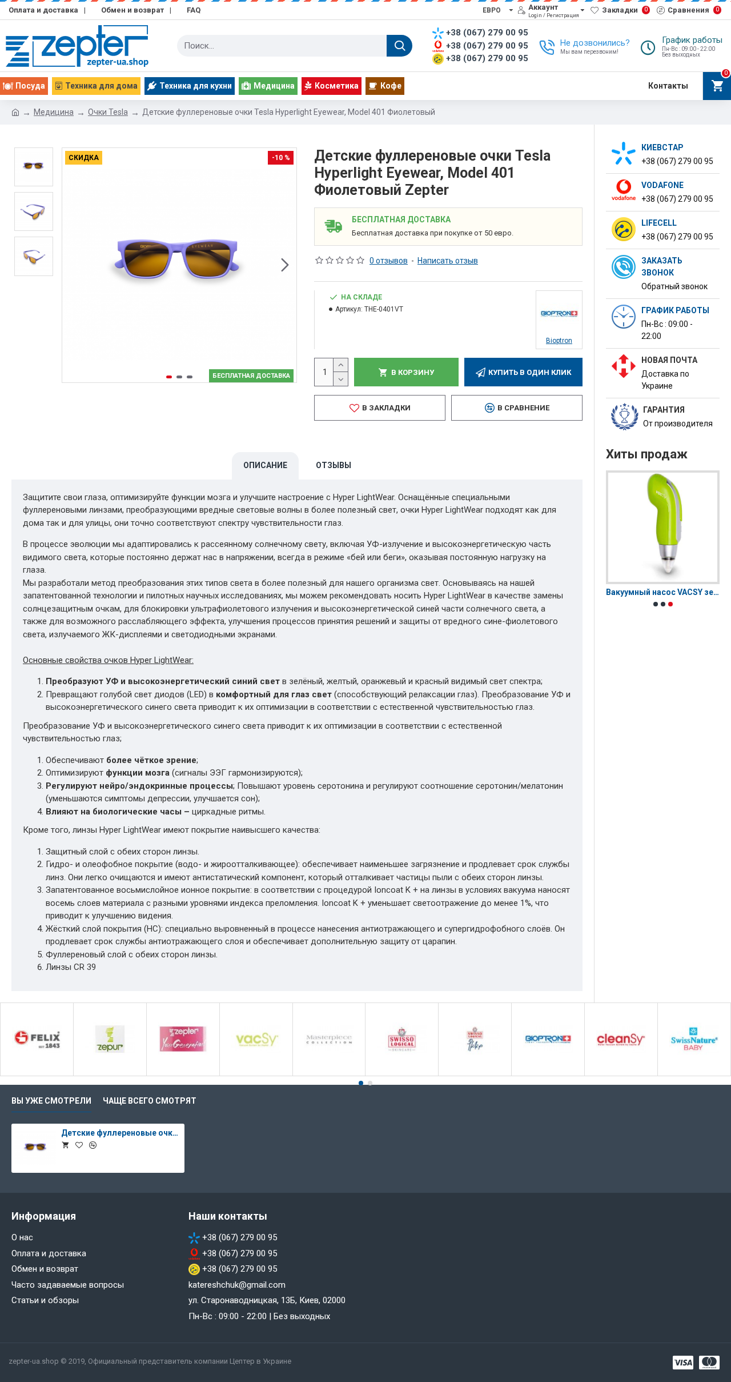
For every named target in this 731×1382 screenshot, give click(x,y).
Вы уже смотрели (51, 1100)
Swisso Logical (402, 1074)
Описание (265, 465)
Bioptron (548, 1074)
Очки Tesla (108, 112)
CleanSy (621, 1074)
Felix (37, 1074)
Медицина (54, 112)
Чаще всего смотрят (149, 1100)
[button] (73, 265)
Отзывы (333, 465)
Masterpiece (329, 1074)
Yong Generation (183, 1074)
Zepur (110, 1074)
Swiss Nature (694, 1074)
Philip (475, 1074)
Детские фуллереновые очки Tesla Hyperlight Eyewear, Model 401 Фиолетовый (120, 1132)
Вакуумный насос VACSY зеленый (663, 592)
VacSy (256, 1074)
